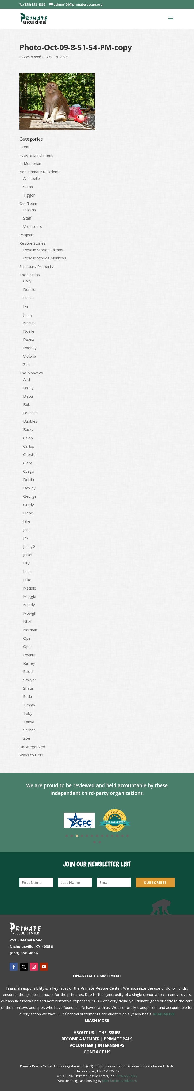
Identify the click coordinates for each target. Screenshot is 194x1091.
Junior (28, 554)
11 (117, 836)
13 (127, 836)
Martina (29, 322)
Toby (27, 713)
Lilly (26, 562)
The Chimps (29, 274)
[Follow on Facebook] (14, 967)
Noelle (28, 331)
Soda (27, 696)
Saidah (28, 671)
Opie (27, 646)
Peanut (29, 654)
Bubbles (30, 421)
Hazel (28, 297)
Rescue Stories (32, 243)
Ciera (27, 462)
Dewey (29, 487)
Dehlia (28, 479)
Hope (28, 512)
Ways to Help (31, 754)
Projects (26, 234)
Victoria (29, 356)
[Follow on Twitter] (24, 967)
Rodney (30, 347)
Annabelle (31, 178)
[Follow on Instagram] (34, 967)
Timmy (29, 704)
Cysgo (28, 471)
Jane (27, 529)
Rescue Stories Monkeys (44, 257)
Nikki (27, 621)
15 (99, 842)
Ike (26, 306)
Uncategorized (32, 746)
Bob (26, 404)
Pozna (28, 339)
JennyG (29, 546)
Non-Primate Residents (40, 171)
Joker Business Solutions (119, 1081)
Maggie (29, 596)
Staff (27, 218)
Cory (27, 280)
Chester (30, 454)
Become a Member (81, 1039)
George (30, 496)
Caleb (28, 437)
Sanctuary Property (36, 266)
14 (94, 842)
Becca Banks (33, 56)
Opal (27, 638)
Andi (27, 379)
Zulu (26, 364)
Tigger (29, 195)
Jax (25, 537)
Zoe (26, 738)
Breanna (30, 412)
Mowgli (29, 613)
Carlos (28, 446)
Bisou (28, 396)
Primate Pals (118, 1039)
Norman (30, 629)
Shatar (28, 688)
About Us (84, 1032)
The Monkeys (31, 372)
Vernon (29, 729)
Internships (111, 1045)
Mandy (29, 604)
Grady (28, 504)
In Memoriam (30, 163)
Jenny (28, 314)
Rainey (29, 663)
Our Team (28, 203)
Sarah (28, 186)
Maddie (29, 588)
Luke (27, 579)
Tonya (28, 721)
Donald (29, 289)
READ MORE (164, 1013)
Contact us (97, 1052)
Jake (26, 521)
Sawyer (29, 679)
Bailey (28, 387)
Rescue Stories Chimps (43, 249)
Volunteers (32, 226)
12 (122, 836)
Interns (29, 209)
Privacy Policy (127, 1076)
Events (25, 146)
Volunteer (81, 1045)
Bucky (28, 429)
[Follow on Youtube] (44, 967)
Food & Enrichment (36, 155)
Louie (28, 571)
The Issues (109, 1032)
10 (112, 836)
